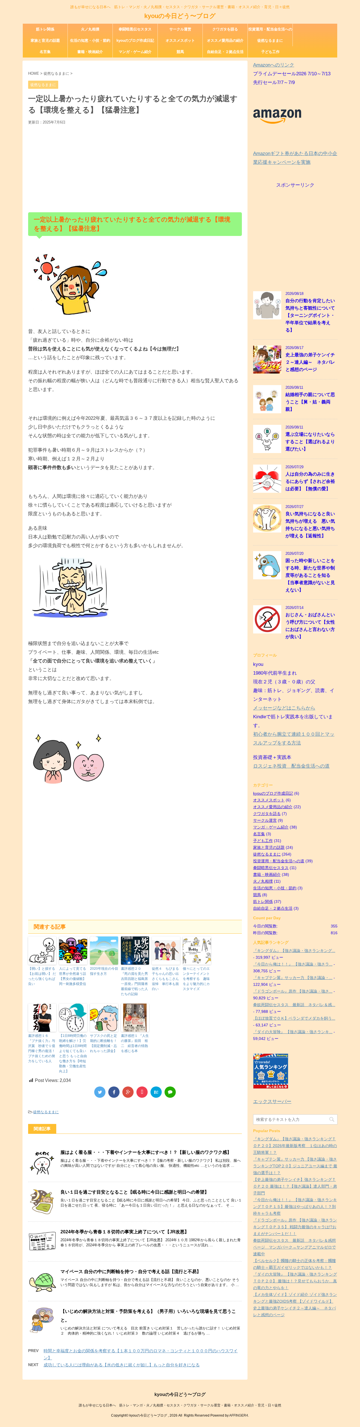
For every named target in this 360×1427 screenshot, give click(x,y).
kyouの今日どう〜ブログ (180, 15)
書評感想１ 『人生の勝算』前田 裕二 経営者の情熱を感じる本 (135, 1043)
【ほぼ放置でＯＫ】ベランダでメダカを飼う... (294, 1018)
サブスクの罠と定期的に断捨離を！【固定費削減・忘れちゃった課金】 (103, 1043)
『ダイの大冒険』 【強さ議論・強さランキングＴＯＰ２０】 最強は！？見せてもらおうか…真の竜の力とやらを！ (295, 1281)
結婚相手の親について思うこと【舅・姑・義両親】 (310, 402)
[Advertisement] (135, 167)
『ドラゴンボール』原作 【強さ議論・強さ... (292, 991)
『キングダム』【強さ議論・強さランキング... (294, 950)
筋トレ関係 (45, 29)
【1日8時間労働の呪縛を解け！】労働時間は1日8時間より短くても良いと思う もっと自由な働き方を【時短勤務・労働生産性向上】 (73, 1053)
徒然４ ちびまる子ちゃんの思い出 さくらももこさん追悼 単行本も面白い (166, 979)
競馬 (180, 52)
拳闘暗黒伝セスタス (135, 29)
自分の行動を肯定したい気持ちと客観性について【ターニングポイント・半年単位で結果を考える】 (310, 315)
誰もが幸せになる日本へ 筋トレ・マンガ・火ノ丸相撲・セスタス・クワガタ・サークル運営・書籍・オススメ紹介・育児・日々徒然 (180, 1405)
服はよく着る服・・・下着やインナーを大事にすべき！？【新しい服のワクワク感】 (145, 1152)
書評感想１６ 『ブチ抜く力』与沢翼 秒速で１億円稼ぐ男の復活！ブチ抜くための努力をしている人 (41, 1048)
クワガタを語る (225, 29)
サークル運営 (180, 29)
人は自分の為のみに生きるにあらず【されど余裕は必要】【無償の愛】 (310, 481)
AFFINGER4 (238, 1415)
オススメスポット (180, 40)
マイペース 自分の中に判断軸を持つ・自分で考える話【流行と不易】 (130, 1271)
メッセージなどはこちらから (284, 708)
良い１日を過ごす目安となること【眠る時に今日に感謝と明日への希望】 (134, 1192)
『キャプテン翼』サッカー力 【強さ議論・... (292, 977)
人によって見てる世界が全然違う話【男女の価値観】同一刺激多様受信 (72, 976)
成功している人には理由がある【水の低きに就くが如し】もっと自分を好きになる (122, 1364)
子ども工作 (270, 52)
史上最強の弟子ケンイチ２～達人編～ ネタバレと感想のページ (310, 362)
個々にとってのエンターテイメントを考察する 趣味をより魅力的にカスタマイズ (196, 979)
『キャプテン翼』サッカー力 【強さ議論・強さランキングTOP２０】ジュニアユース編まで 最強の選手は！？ (295, 1166)
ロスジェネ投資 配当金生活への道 (291, 766)
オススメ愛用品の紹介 (225, 40)
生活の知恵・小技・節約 (90, 40)
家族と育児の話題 (45, 40)
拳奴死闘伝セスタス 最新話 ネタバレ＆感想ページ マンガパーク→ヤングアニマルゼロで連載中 (294, 1247)
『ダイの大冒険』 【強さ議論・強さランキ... (292, 1032)
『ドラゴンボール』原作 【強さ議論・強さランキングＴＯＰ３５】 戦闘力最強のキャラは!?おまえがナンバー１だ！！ (295, 1227)
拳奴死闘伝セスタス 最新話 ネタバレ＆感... (294, 1004)
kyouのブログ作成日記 (135, 40)
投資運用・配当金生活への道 (270, 31)
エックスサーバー (272, 1101)
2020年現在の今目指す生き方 (104, 971)
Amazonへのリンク (273, 65)
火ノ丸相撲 (90, 29)
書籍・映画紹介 (90, 52)
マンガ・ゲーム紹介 (135, 52)
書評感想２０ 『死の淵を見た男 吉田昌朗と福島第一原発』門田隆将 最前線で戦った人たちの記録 (135, 981)
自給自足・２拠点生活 (225, 52)
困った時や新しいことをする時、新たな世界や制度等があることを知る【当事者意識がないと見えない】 (310, 575)
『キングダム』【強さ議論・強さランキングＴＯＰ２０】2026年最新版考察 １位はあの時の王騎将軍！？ (295, 1146)
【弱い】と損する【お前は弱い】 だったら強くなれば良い (42, 976)
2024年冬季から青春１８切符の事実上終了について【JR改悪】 (124, 1231)
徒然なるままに (270, 40)
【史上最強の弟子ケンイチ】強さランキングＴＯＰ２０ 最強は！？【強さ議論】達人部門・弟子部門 (295, 1186)
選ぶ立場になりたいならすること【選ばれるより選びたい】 (310, 441)
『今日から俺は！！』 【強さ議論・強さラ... (292, 964)
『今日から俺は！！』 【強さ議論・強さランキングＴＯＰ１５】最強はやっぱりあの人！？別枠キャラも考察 (295, 1207)
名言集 (45, 52)
